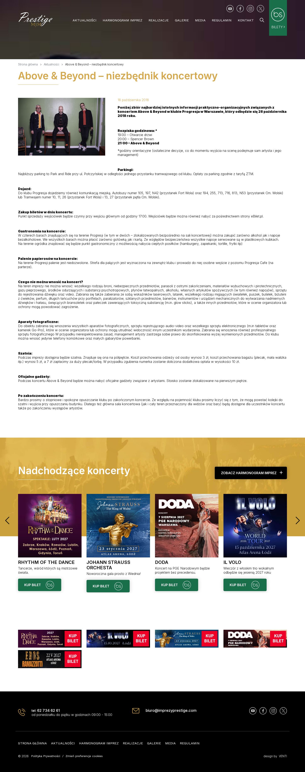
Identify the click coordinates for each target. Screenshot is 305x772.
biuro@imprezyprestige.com (171, 710)
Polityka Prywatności (45, 756)
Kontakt (246, 20)
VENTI (283, 756)
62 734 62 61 (48, 710)
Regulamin (222, 20)
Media (200, 20)
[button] (7, 520)
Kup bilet (33, 585)
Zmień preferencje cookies (84, 756)
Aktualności (84, 20)
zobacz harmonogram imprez (249, 473)
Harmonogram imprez (122, 20)
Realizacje (159, 20)
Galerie (182, 20)
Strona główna (32, 743)
